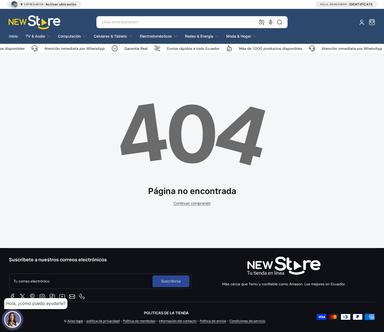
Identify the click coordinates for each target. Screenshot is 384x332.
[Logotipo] (34, 22)
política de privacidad (103, 321)
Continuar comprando (192, 203)
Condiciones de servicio (247, 321)
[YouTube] (62, 296)
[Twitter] (22, 296)
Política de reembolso (139, 321)
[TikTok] (52, 296)
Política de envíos (213, 321)
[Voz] (270, 22)
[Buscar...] (279, 22)
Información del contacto (177, 321)
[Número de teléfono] (82, 296)
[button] (372, 22)
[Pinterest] (32, 296)
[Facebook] (12, 296)
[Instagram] (42, 296)
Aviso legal (75, 321)
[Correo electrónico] (72, 296)
